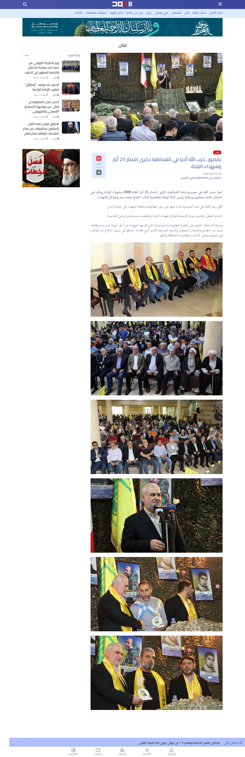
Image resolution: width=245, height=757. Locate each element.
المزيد (26, 55)
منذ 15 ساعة (40, 138)
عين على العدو (134, 12)
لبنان (186, 12)
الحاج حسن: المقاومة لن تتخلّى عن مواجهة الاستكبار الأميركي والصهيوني (42, 107)
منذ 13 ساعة (40, 95)
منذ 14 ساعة (40, 117)
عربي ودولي (161, 12)
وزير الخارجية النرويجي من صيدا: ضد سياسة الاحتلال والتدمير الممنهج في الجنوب (41, 68)
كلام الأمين (216, 12)
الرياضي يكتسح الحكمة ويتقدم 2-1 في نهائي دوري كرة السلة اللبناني (179, 742)
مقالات (78, 12)
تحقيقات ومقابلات (96, 12)
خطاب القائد (199, 12)
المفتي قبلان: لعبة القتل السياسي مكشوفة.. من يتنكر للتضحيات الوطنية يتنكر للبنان (41, 129)
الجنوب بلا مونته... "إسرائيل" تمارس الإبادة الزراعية (42, 87)
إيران (149, 12)
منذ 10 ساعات (39, 77)
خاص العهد (116, 12)
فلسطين (176, 12)
